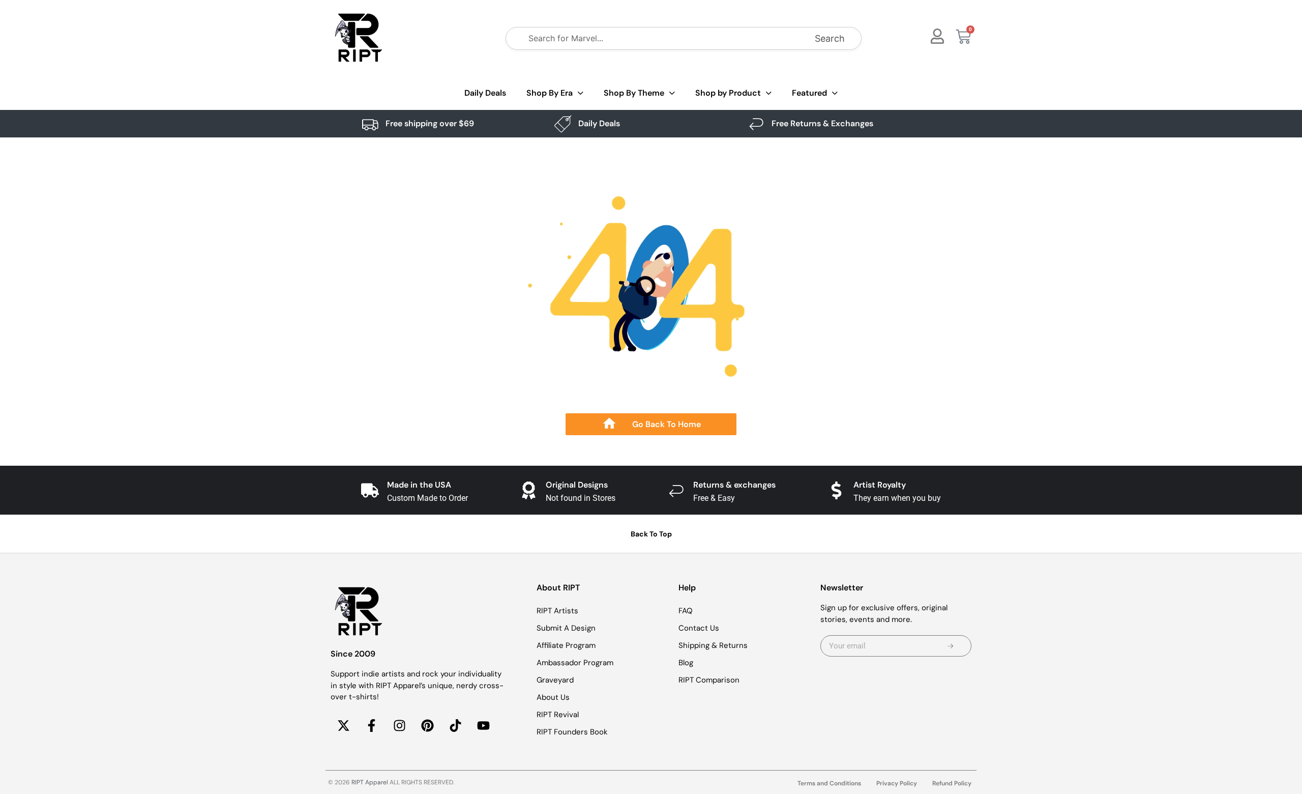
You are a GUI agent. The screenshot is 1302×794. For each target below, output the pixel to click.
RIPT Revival (558, 715)
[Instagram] (399, 726)
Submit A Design (566, 628)
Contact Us (698, 628)
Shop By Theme (634, 93)
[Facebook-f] (371, 726)
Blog (685, 663)
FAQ (685, 611)
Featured (809, 93)
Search (830, 38)
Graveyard (555, 680)
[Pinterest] (427, 726)
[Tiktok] (455, 726)
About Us (553, 697)
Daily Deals (485, 93)
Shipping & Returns (713, 645)
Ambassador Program (575, 663)
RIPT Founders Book (572, 732)
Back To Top (651, 533)
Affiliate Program (566, 645)
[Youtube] (483, 726)
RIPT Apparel (369, 782)
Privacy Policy (896, 783)
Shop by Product (728, 93)
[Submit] (950, 646)
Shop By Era (549, 93)
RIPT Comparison (708, 680)
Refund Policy (951, 783)
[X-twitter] (343, 726)
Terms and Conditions (829, 783)
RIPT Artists (557, 611)
